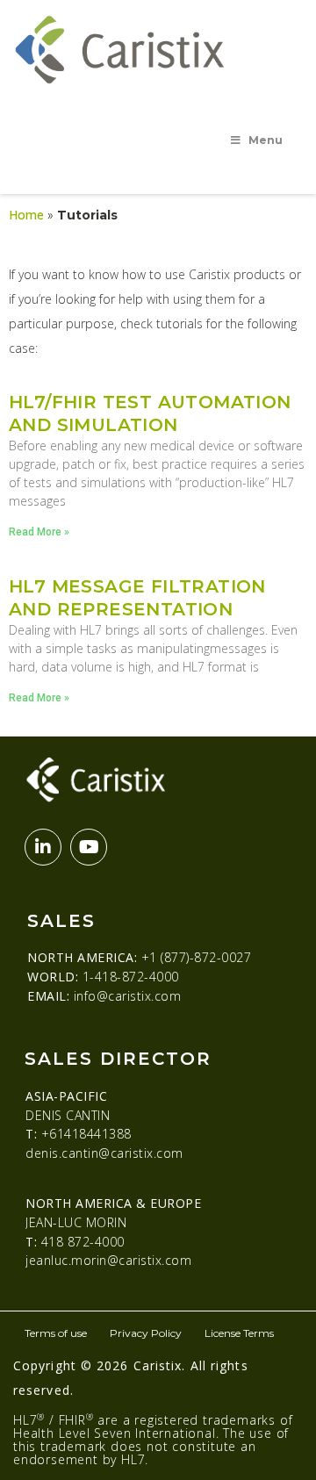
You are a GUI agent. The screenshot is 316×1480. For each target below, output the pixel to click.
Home (26, 214)
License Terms (239, 1333)
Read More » (39, 532)
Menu (265, 140)
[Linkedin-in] (43, 847)
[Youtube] (88, 847)
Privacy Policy (146, 1333)
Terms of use (56, 1333)
